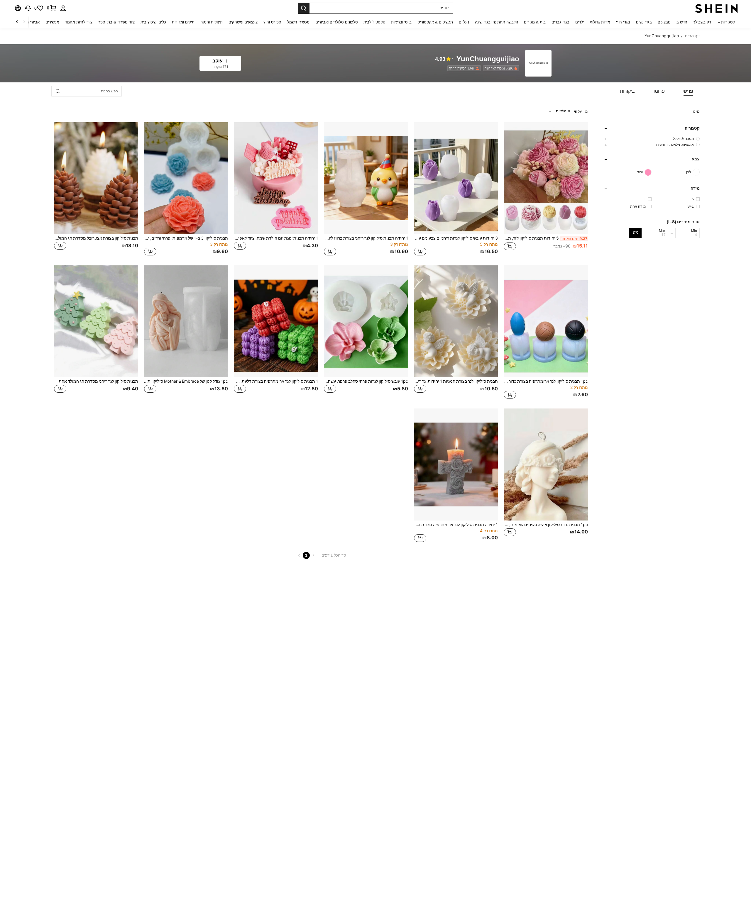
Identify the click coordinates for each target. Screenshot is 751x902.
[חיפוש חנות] (57, 91)
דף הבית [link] (692, 35)
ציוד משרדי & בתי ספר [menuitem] (116, 22)
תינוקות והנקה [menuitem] (211, 22)
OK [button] (635, 233)
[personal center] (63, 8)
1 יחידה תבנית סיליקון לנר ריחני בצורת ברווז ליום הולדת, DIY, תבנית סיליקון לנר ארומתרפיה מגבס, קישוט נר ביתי (366, 238)
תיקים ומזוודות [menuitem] (183, 22)
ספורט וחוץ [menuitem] (272, 22)
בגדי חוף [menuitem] (623, 22)
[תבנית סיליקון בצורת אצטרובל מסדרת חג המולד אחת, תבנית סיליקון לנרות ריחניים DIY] (96, 178)
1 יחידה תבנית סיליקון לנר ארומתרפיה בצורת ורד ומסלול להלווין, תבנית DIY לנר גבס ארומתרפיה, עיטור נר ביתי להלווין (456, 524)
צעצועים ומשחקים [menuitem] (243, 22)
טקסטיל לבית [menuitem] (374, 22)
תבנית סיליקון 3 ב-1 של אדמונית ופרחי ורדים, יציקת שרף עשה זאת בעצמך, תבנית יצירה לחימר (186, 238)
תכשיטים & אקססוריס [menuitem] (435, 22)
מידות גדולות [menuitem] (600, 22)
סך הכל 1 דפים (334, 555)
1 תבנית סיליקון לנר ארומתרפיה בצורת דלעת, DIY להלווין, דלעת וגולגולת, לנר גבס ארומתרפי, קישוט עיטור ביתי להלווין (276, 381)
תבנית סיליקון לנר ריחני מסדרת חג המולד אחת (98, 381)
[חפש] (303, 8)
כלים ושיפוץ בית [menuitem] (153, 22)
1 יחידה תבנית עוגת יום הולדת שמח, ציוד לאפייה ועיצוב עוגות (276, 238)
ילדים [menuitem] (579, 22)
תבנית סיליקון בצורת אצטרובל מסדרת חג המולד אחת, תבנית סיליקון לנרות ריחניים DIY (96, 238)
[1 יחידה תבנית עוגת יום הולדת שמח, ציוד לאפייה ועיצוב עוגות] (276, 178)
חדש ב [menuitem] (681, 22)
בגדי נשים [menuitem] (644, 22)
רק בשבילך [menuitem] (702, 22)
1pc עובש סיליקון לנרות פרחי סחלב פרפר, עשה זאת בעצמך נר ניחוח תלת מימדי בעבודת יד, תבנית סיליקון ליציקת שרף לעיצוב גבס (366, 381)
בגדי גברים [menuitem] (560, 22)
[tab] (688, 91)
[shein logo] (716, 8)
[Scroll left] (24, 22)
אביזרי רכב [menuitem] (31, 22)
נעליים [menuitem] (464, 22)
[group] (651, 138)
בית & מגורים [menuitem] (535, 22)
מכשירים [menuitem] (52, 22)
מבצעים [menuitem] (664, 22)
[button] (27, 8)
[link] (52, 7)
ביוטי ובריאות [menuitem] (401, 22)
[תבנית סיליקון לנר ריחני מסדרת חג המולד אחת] (96, 321)
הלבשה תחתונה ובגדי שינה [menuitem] (496, 22)
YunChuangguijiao (487, 59)
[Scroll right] (17, 22)
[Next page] (299, 555)
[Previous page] (313, 555)
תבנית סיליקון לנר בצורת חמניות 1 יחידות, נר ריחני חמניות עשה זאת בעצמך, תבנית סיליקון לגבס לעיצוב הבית (456, 381)
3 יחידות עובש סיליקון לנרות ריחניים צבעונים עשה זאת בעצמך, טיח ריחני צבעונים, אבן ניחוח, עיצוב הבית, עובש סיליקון (456, 238)
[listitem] (500, 68)
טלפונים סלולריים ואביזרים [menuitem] (336, 22)
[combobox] (567, 111)
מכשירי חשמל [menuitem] (298, 22)
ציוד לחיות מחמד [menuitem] (78, 22)
